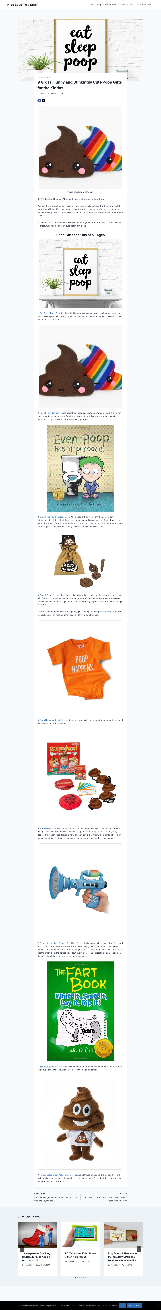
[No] (158, 1305)
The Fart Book (46, 1066)
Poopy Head (46, 828)
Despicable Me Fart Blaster (52, 943)
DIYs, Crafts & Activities (141, 4)
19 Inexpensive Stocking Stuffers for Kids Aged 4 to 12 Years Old (36, 1257)
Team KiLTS (44, 94)
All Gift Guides (43, 77)
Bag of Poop (45, 595)
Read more (134, 1305)
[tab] (75, 1277)
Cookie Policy (109, 4)
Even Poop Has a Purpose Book (55, 517)
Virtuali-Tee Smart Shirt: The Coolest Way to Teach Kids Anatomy (106, 1197)
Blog (99, 4)
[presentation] (37, 1235)
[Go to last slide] (22, 1249)
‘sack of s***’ (105, 611)
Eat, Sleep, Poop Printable (51, 313)
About (91, 4)
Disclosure (123, 4)
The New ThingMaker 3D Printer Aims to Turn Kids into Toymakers (55, 1197)
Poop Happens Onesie (50, 720)
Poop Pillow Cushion (49, 413)
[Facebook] (39, 100)
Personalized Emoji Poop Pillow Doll (57, 1175)
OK (122, 1305)
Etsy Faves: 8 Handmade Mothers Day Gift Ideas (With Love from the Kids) (123, 1257)
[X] (43, 100)
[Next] (139, 1249)
